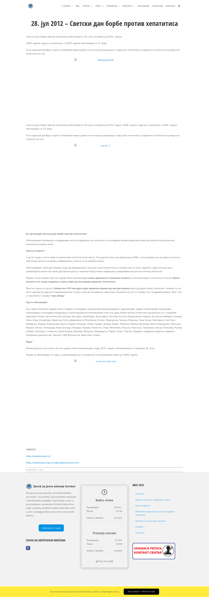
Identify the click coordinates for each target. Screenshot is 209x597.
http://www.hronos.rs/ (38, 456)
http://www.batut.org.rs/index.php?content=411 (52, 462)
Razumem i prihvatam (141, 591)
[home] (51, 485)
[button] (179, 6)
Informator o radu (51, 528)
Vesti (41, 470)
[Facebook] (28, 548)
